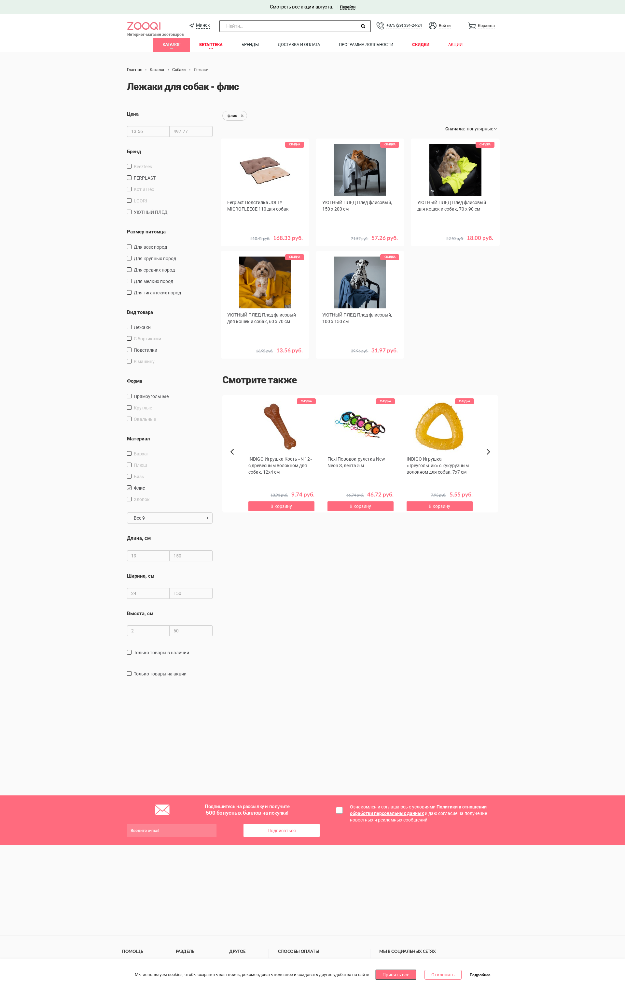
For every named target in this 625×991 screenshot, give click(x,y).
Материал (138, 439)
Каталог (171, 44)
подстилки (145, 350)
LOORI (140, 200)
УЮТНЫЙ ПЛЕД (151, 212)
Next (489, 459)
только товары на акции (160, 673)
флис (139, 488)
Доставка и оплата (299, 44)
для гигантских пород (157, 292)
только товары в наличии (161, 652)
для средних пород (154, 270)
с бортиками (147, 338)
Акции (455, 44)
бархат (141, 453)
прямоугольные (151, 396)
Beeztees (143, 166)
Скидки (420, 44)
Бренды (250, 44)
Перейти (347, 7)
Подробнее (480, 975)
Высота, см (140, 613)
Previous (235, 463)
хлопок (142, 499)
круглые (143, 407)
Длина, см (139, 538)
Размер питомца (146, 232)
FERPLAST (145, 178)
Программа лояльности (366, 44)
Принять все (395, 974)
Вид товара (140, 312)
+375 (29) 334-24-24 (404, 25)
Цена (133, 114)
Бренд (134, 152)
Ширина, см (140, 576)
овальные (145, 419)
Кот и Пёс (144, 189)
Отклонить (443, 974)
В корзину (455, 273)
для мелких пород (153, 281)
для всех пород (150, 247)
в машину (144, 361)
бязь (139, 476)
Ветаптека (211, 44)
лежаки (142, 327)
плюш (140, 465)
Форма (134, 381)
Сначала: (455, 128)
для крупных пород (155, 258)
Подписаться (282, 830)
